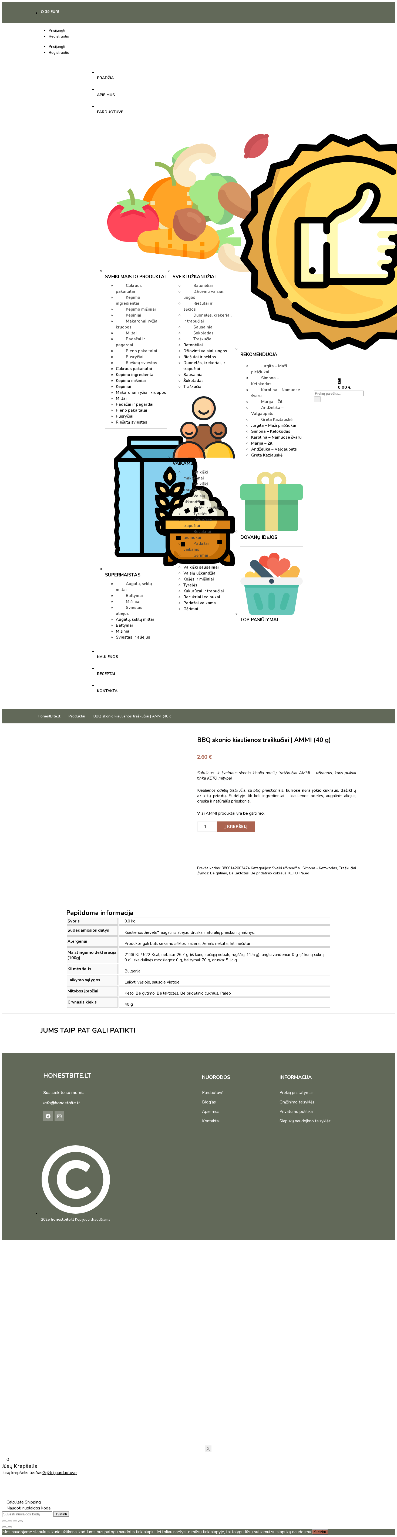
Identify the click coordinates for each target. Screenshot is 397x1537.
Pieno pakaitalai (141, 351)
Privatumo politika (296, 1111)
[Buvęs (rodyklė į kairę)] (4, 1527)
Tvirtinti (61, 1514)
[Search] (317, 399)
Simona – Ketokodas (265, 381)
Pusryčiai (134, 357)
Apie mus (210, 1111)
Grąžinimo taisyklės (297, 1102)
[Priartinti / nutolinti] (4, 1521)
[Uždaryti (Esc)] (20, 1521)
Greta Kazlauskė (276, 419)
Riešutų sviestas (141, 362)
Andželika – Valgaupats (267, 410)
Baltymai (134, 595)
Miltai (131, 333)
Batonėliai (203, 285)
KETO (293, 873)
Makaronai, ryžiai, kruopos (137, 324)
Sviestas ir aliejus (131, 610)
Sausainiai (203, 327)
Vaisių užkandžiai (194, 499)
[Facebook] (48, 1116)
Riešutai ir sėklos (198, 306)
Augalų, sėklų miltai (134, 586)
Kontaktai (211, 1121)
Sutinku (320, 1532)
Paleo (304, 873)
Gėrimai (200, 555)
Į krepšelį (236, 826)
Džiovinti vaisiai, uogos (203, 294)
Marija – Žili (272, 401)
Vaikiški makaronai (195, 475)
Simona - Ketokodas (319, 868)
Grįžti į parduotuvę (59, 1473)
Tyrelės (200, 513)
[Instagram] (59, 1116)
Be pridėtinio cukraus (269, 873)
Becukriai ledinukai (197, 534)
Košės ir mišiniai (208, 508)
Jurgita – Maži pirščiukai (269, 369)
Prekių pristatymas (297, 1092)
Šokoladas (203, 333)
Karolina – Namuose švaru (275, 392)
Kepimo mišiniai (141, 309)
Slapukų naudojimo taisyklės (305, 1121)
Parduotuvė (212, 1092)
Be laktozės (239, 873)
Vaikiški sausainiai (195, 487)
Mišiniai (133, 601)
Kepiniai (133, 315)
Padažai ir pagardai (130, 342)
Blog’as (209, 1102)
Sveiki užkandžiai (286, 868)
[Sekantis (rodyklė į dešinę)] (10, 1527)
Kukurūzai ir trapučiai (199, 522)
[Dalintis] (15, 1521)
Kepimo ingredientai (128, 300)
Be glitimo (218, 873)
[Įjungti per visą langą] (10, 1521)
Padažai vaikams (196, 546)
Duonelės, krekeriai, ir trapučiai (207, 318)
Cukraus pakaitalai (129, 288)
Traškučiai (203, 339)
